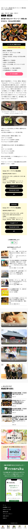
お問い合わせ (6, 516)
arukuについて (6, 509)
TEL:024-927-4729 (14, 227)
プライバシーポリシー (8, 513)
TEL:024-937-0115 (14, 190)
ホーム (4, 505)
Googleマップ (14, 186)
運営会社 (5, 511)
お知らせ (5, 518)
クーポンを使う (14, 74)
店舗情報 (9, 15)
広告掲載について (7, 507)
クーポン (3, 15)
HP (14, 194)
